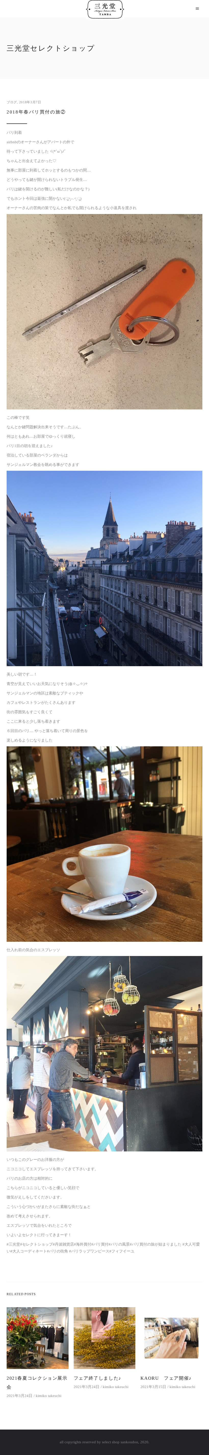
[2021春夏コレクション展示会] (38, 1338)
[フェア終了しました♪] (105, 1338)
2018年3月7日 (30, 102)
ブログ (12, 102)
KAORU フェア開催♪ (165, 1378)
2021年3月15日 (153, 1387)
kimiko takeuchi (48, 1396)
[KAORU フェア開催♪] (171, 1338)
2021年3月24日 (19, 1396)
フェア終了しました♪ (97, 1378)
